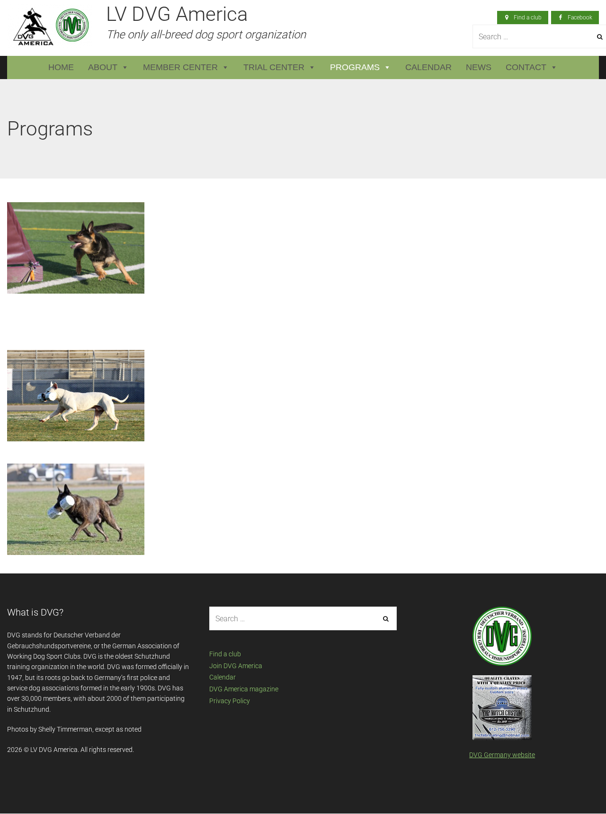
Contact (526, 67)
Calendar (428, 67)
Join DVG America (235, 666)
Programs (355, 67)
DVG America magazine (243, 689)
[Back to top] (577, 785)
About (102, 67)
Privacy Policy (229, 701)
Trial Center (273, 67)
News (478, 67)
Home (61, 67)
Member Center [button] (180, 67)
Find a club (225, 654)
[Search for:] (303, 619)
